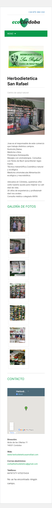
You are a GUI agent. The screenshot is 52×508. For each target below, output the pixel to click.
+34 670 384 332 (36, 12)
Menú (10, 33)
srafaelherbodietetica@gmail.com (22, 464)
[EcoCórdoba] (26, 22)
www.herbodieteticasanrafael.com (22, 454)
